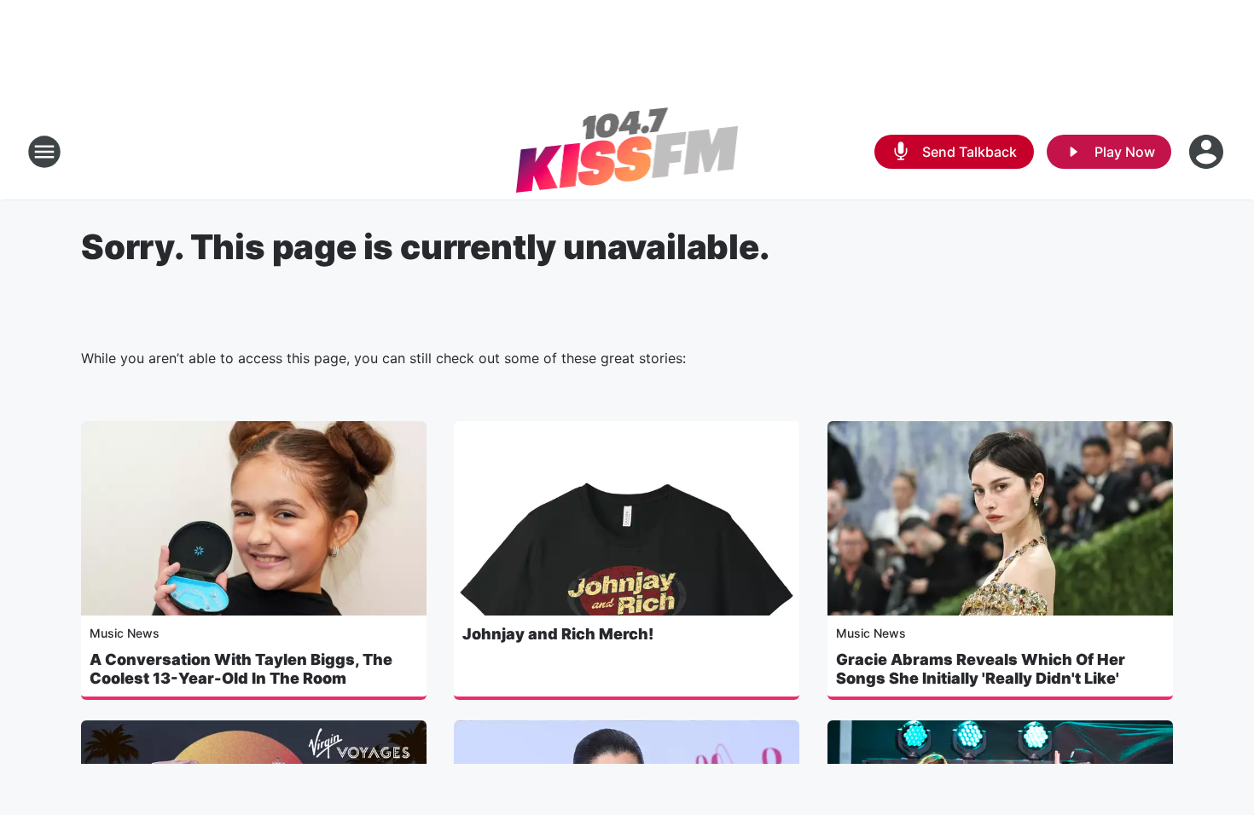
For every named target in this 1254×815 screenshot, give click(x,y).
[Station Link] (627, 151)
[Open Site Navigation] (44, 152)
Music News (125, 633)
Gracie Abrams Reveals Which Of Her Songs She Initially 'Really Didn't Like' (980, 668)
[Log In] (1208, 152)
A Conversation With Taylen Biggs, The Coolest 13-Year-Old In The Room (241, 668)
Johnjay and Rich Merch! (557, 634)
